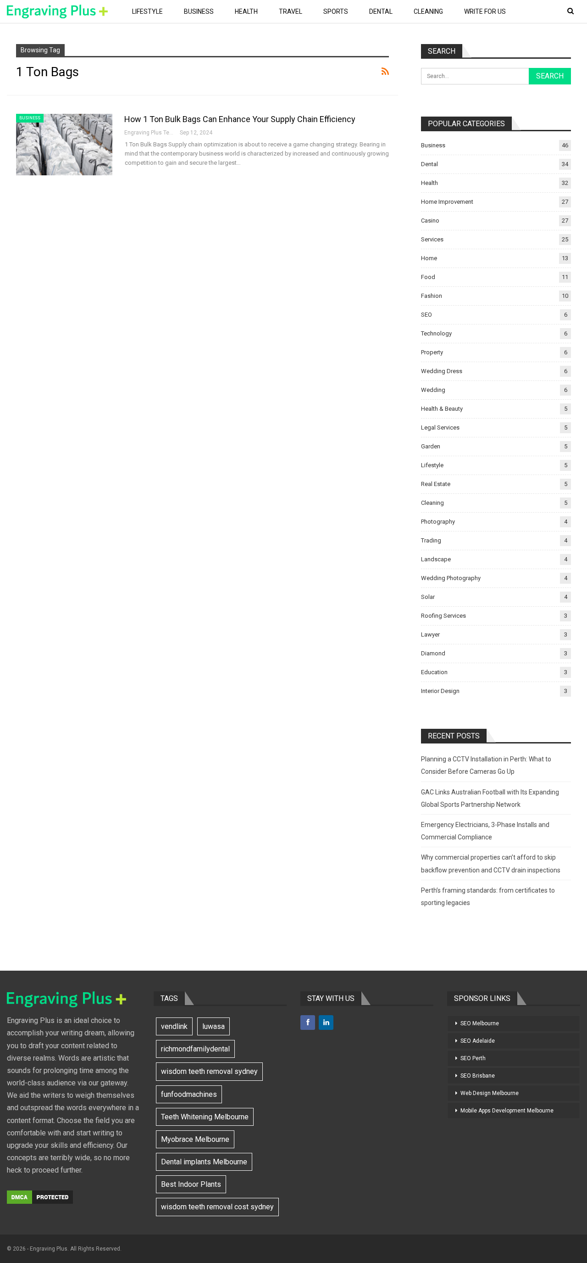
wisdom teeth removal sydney (209, 1071)
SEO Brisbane (477, 1076)
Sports (335, 11)
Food (428, 277)
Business (199, 11)
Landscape (436, 559)
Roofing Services (443, 615)
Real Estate (435, 484)
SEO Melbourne (479, 1023)
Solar (428, 596)
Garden (430, 446)
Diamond (433, 653)
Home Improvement (447, 201)
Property (432, 352)
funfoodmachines (189, 1094)
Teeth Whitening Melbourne (205, 1116)
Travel (290, 11)
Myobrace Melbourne (195, 1139)
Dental (381, 11)
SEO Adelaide (477, 1041)
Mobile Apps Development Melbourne (507, 1110)
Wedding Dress (441, 371)
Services (432, 239)
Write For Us (485, 11)
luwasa (213, 1026)
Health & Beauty (442, 408)
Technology (436, 333)
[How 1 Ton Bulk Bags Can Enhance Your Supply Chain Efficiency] (64, 144)
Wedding (433, 389)
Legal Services (440, 427)
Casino (430, 220)
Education (434, 672)
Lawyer (430, 634)
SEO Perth (473, 1058)
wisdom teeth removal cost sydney (217, 1206)
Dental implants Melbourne (204, 1161)
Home (429, 258)
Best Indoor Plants (191, 1184)
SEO (426, 314)
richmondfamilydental (195, 1049)
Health (246, 11)
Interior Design (440, 690)
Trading (431, 540)
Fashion (431, 295)
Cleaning (428, 11)
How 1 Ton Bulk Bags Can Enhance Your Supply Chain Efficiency (239, 119)
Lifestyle (147, 11)
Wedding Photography (451, 578)
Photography (438, 521)
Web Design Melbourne (489, 1093)
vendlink (174, 1026)
